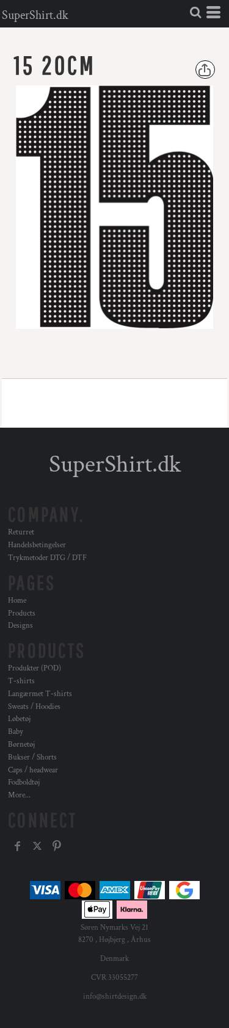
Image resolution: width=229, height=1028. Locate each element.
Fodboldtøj (24, 782)
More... (19, 795)
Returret (21, 532)
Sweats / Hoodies (34, 707)
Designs (20, 625)
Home (17, 600)
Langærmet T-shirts (40, 694)
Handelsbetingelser (37, 545)
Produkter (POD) (34, 668)
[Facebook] (17, 846)
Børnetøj (21, 744)
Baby (15, 732)
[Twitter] (37, 846)
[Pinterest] (56, 846)
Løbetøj (19, 719)
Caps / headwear (33, 770)
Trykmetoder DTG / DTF (47, 558)
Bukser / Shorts (32, 757)
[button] (195, 12)
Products (21, 613)
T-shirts (21, 681)
